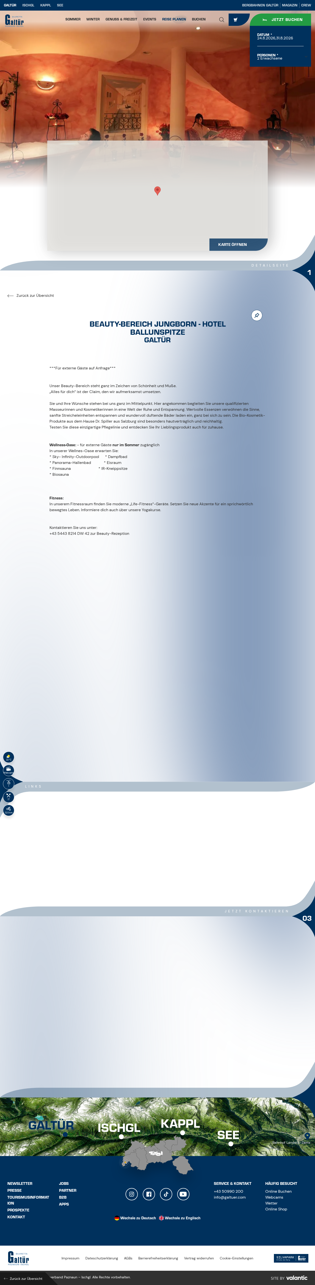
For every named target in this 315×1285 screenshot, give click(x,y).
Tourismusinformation (28, 1200)
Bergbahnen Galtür (260, 5)
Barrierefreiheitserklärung (158, 1258)
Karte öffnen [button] (232, 244)
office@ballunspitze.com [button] (81, 1031)
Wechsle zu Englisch (183, 1218)
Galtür (10, 5)
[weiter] (172, 746)
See (60, 5)
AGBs (128, 1258)
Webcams (274, 1197)
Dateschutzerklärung (101, 1258)
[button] (222, 20)
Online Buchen (278, 1191)
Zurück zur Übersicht (35, 295)
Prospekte (18, 1210)
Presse (14, 1190)
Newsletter (19, 1183)
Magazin (290, 5)
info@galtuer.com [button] (230, 1197)
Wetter (271, 1203)
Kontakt (16, 1217)
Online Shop (276, 1209)
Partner (67, 1190)
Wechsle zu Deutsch (138, 1218)
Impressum (70, 1258)
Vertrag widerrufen (199, 1258)
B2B (62, 1197)
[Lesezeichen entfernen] (257, 315)
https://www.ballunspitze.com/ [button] (84, 1042)
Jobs (64, 1183)
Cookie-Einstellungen (236, 1258)
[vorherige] (143, 746)
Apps (64, 1204)
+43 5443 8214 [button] (71, 1009)
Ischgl (28, 5)
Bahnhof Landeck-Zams (291, 1142)
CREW (306, 5)
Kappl (45, 5)
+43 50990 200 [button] (228, 1191)
